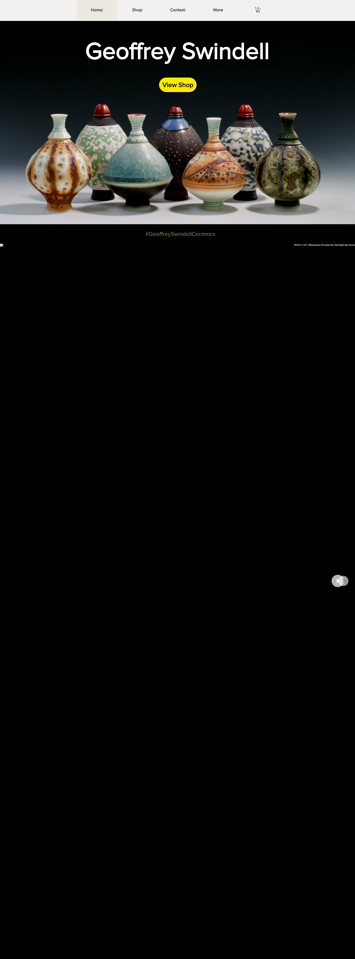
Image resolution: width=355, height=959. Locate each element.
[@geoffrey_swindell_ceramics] (142, 234)
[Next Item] (343, 581)
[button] (258, 10)
